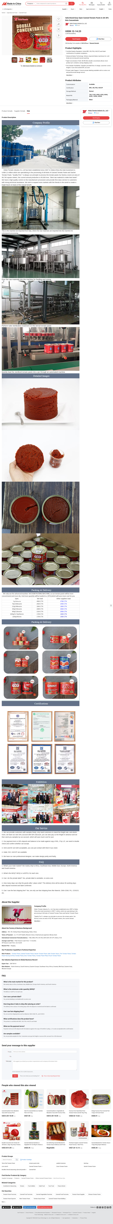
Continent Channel (77, 1212)
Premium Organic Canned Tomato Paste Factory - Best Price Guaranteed (78, 1144)
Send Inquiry (76, 39)
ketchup (86, 1163)
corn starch (5, 1166)
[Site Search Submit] (72, 3)
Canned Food (22, 12)
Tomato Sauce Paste (39, 1198)
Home (3, 12)
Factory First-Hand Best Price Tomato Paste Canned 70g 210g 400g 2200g (78, 1112)
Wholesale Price (67, 1212)
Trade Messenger (29, 1207)
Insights (94, 1212)
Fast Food (51, 1186)
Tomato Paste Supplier (78, 1194)
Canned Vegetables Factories (44, 1194)
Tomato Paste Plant (42, 955)
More (3, 1202)
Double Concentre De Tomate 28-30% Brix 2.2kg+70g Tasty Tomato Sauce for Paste (11, 1144)
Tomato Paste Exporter (9, 1198)
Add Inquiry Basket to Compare (32, 66)
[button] (66, 3)
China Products (29, 1212)
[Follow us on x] (100, 1207)
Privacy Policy (83, 1218)
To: (10, 1056)
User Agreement (66, 1218)
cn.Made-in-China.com (73, 1214)
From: (9, 1052)
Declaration (75, 1218)
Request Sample (94, 43)
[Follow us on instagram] (103, 1207)
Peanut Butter (61, 1186)
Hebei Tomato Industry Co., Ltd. (78, 23)
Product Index (86, 1212)
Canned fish (32, 1169)
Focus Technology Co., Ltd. (44, 1218)
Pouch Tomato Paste (54, 955)
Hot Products (20, 1212)
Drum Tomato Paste (61, 1166)
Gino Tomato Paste (30, 955)
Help (80, 9)
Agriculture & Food (12, 12)
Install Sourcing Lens (45, 1207)
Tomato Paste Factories (9, 1194)
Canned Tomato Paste (27, 953)
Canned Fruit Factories (26, 1194)
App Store (6, 1207)
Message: (8, 1061)
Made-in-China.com (49, 1214)
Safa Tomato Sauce (53, 953)
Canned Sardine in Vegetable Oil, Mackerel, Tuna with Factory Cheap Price (56, 1112)
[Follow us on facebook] (97, 1207)
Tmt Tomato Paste (65, 953)
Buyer (72, 9)
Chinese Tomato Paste (94, 1194)
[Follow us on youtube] (105, 1207)
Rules (110, 9)
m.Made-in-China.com (60, 1214)
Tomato (22, 1186)
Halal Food (42, 1186)
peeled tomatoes (61, 1163)
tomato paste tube (34, 1163)
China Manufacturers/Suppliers (42, 1212)
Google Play (17, 1207)
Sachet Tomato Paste (40, 953)
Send (15, 1076)
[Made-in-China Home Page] (11, 3)
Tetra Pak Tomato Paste (8, 1163)
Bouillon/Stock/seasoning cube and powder (14, 1169)
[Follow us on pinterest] (108, 1207)
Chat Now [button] (101, 39)
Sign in (109, 4)
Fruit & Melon (31, 1186)
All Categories (8, 9)
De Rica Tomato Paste (17, 955)
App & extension (90, 9)
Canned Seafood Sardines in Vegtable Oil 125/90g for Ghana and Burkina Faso (34, 1144)
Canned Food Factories (62, 1194)
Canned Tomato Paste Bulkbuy (57, 1198)
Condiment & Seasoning (9, 1186)
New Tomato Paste (25, 1198)
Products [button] (30, 3)
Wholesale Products (56, 1212)
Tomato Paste (16, 953)
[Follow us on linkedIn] (110, 1207)
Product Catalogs (27, 1159)
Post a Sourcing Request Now (51, 1076)
